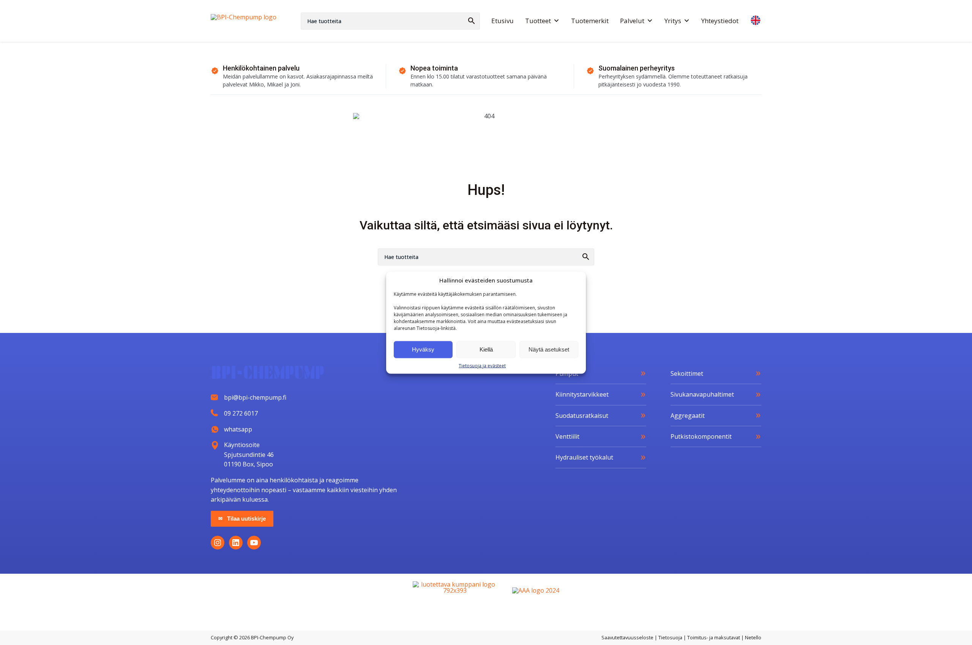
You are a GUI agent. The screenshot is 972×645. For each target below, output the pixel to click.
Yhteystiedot (719, 20)
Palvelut (632, 20)
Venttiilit (567, 436)
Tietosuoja (670, 637)
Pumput (566, 373)
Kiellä (486, 349)
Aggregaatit (688, 415)
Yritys (672, 20)
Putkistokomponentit (701, 436)
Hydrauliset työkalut (584, 457)
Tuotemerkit (590, 20)
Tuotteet (538, 20)
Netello (753, 637)
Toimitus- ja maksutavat (713, 637)
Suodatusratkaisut (581, 415)
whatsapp (238, 429)
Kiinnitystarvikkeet (582, 394)
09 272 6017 (241, 413)
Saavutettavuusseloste (627, 637)
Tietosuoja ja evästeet (482, 365)
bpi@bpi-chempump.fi (255, 397)
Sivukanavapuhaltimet (702, 394)
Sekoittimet (687, 373)
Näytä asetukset (549, 349)
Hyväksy (423, 349)
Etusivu (502, 20)
